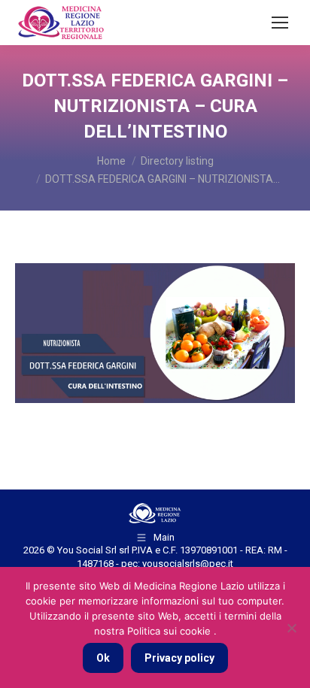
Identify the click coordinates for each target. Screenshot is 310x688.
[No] (291, 627)
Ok (103, 658)
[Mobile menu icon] (280, 23)
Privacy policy (179, 658)
